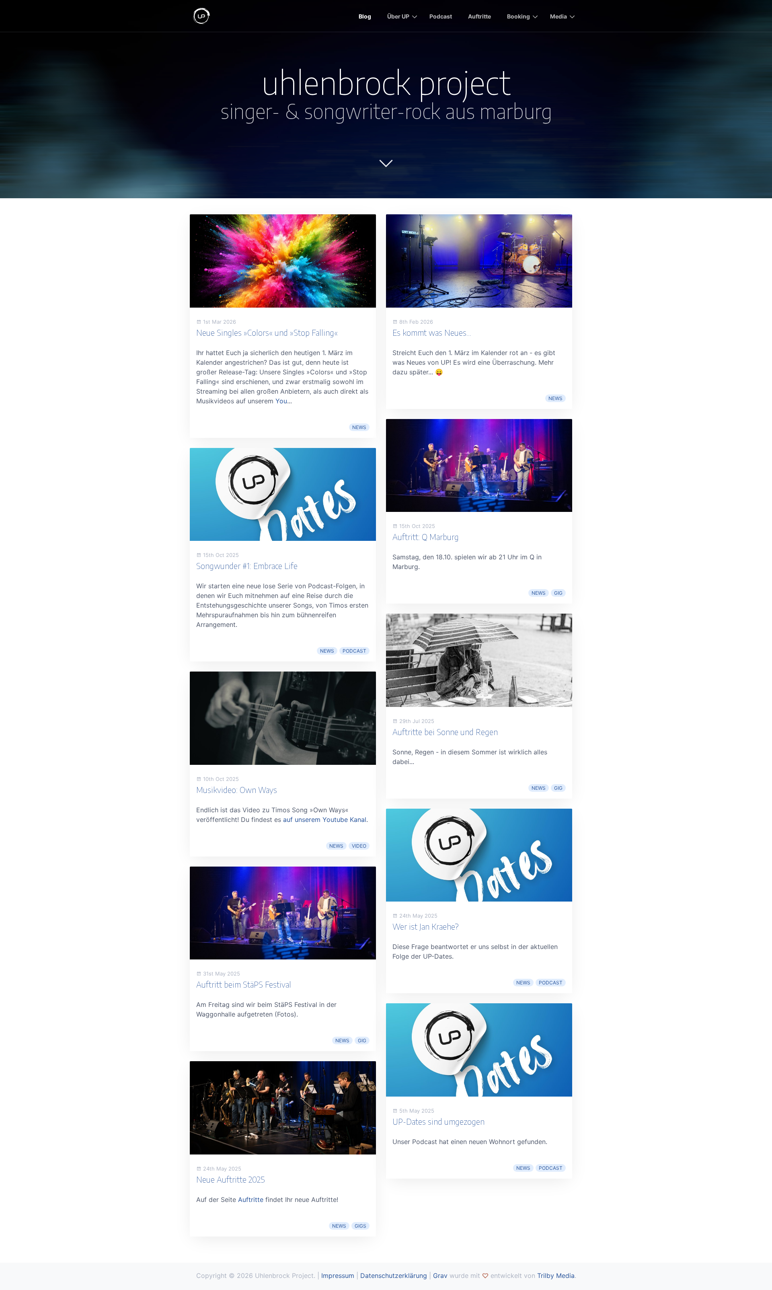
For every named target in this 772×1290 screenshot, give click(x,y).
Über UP (398, 16)
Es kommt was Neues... (431, 332)
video (359, 846)
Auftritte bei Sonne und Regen (445, 732)
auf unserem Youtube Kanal (324, 819)
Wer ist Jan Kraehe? (425, 926)
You (281, 401)
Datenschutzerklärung (393, 1276)
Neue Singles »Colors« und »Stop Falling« (267, 332)
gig (362, 1040)
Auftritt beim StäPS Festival (243, 984)
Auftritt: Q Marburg (425, 537)
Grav (440, 1276)
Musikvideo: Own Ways (236, 790)
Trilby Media (556, 1276)
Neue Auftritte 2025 (230, 1179)
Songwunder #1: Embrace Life (247, 566)
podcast (354, 651)
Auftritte (479, 16)
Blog (365, 16)
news (359, 427)
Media (558, 16)
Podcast (440, 16)
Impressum (337, 1276)
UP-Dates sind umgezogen (438, 1121)
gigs (360, 1226)
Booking (518, 16)
